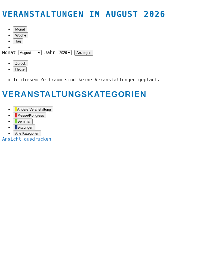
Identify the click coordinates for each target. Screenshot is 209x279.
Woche (20, 35)
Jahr (49, 52)
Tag (18, 41)
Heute (19, 69)
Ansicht (26, 139)
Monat (20, 29)
